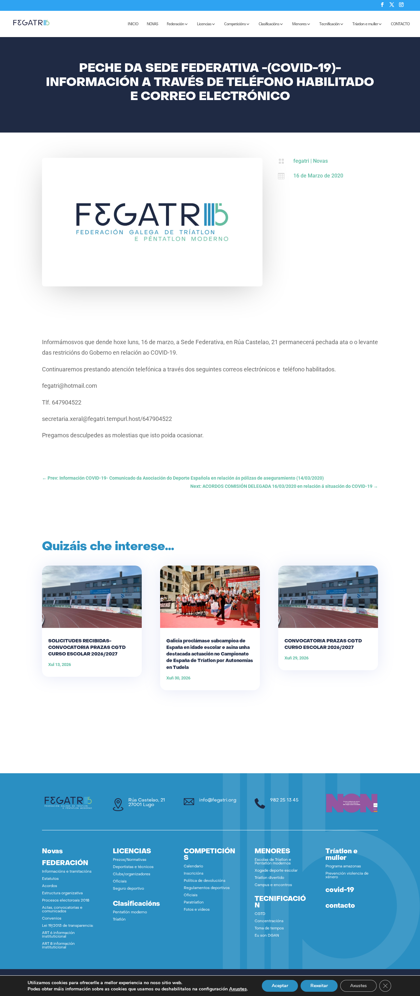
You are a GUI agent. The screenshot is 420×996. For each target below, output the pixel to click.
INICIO (133, 24)
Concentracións (269, 921)
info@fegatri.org (217, 800)
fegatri (301, 161)
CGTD (260, 914)
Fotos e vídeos (197, 910)
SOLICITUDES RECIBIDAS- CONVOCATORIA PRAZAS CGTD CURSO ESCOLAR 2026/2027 (87, 647)
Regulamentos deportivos (207, 888)
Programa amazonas (343, 866)
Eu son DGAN (267, 936)
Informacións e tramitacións (67, 872)
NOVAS (152, 24)
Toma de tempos (269, 928)
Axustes (238, 989)
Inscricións (193, 874)
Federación (175, 24)
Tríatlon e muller (365, 24)
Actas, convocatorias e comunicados (62, 909)
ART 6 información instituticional (58, 935)
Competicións (235, 24)
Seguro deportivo (128, 889)
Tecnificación (329, 24)
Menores (299, 24)
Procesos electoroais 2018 (65, 901)
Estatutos (50, 879)
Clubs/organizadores (131, 874)
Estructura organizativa (62, 893)
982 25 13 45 (284, 800)
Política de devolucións (204, 881)
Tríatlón (119, 920)
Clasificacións (269, 24)
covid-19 (340, 890)
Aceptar (280, 986)
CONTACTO (400, 24)
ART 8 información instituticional (58, 945)
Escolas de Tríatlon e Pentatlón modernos (273, 861)
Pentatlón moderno (130, 912)
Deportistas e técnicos (133, 867)
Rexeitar (319, 986)
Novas (320, 161)
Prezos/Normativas (129, 860)
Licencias (204, 24)
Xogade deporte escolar (276, 871)
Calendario (193, 866)
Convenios (51, 919)
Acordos (49, 886)
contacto (340, 906)
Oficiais (120, 881)
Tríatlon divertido (269, 878)
